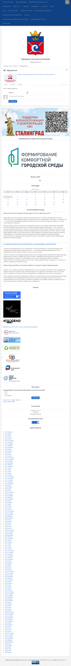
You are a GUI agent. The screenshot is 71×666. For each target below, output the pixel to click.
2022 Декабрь (9, 576)
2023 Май (8, 585)
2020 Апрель (8, 521)
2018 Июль (8, 490)
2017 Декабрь (9, 482)
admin (13, 84)
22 (35, 202)
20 (17, 202)
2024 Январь (8, 599)
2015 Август (8, 439)
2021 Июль (8, 547)
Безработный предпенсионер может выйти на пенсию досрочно (36, 74)
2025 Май (8, 626)
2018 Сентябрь (9, 492)
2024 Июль (8, 609)
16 (44, 199)
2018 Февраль (9, 483)
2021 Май (8, 544)
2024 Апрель (8, 604)
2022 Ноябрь (9, 575)
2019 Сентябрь (9, 511)
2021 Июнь (8, 545)
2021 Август (8, 549)
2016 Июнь (8, 454)
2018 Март (8, 485)
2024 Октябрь (9, 614)
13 (17, 199)
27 (17, 205)
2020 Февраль (9, 518)
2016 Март (8, 449)
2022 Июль (8, 568)
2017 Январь (8, 464)
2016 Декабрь (9, 463)
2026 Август (8, 652)
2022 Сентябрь (9, 571)
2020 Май (8, 523)
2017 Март (8, 468)
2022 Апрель (8, 563)
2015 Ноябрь (9, 442)
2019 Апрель (8, 502)
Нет (6, 394)
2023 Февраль (9, 580)
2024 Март (8, 602)
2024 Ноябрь (9, 616)
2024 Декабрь (9, 618)
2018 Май (8, 489)
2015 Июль (8, 437)
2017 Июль (8, 473)
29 (35, 205)
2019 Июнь (8, 506)
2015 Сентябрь (9, 440)
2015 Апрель (8, 432)
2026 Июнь (8, 649)
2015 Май (8, 434)
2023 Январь (8, 578)
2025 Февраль (9, 621)
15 (35, 199)
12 (8, 199)
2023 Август (8, 590)
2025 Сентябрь (9, 633)
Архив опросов (16, 400)
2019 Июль (8, 507)
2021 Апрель (8, 542)
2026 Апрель (8, 645)
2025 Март (8, 623)
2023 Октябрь (9, 594)
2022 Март (8, 561)
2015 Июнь (8, 435)
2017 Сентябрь (9, 477)
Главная (5, 66)
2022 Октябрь (9, 573)
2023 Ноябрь (9, 595)
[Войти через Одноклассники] (30, 92)
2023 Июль (8, 588)
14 (26, 199)
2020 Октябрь (9, 532)
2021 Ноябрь (9, 554)
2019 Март (8, 501)
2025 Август (8, 631)
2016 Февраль (9, 447)
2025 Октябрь (9, 635)
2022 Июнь (8, 566)
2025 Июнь (8, 628)
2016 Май (8, 452)
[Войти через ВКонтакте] (18, 92)
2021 (10, 66)
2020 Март (8, 520)
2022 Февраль (9, 559)
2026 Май (8, 647)
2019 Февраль (9, 499)
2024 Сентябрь (9, 612)
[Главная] (35, 55)
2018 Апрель (8, 487)
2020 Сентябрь (9, 530)
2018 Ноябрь (9, 494)
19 (8, 202)
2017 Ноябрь (9, 480)
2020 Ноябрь (9, 533)
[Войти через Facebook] (21, 92)
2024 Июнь (8, 607)
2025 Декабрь (9, 638)
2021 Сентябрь (9, 551)
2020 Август (8, 528)
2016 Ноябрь (9, 461)
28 (26, 205)
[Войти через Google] (27, 92)
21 (26, 202)
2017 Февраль (9, 466)
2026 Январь (8, 640)
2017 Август (8, 475)
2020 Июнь (8, 525)
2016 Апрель (8, 451)
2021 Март (8, 540)
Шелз (63, 660)
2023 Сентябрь (9, 592)
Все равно (8, 395)
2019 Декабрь (9, 514)
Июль (15, 66)
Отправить (13, 101)
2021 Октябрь (9, 552)
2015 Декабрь (9, 444)
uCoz (48, 660)
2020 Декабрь (9, 535)
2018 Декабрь (9, 495)
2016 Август (8, 456)
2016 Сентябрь (9, 458)
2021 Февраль (9, 538)
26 (8, 205)
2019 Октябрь (9, 513)
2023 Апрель (8, 583)
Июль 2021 (35, 189)
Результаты (6, 400)
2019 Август (8, 509)
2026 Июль (8, 650)
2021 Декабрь (9, 556)
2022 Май (8, 564)
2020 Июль (8, 526)
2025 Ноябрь (9, 637)
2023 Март (8, 581)
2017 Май (8, 470)
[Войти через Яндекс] (24, 92)
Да (6, 392)
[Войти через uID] (15, 92)
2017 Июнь (8, 471)
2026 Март (8, 643)
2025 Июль (8, 630)
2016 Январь (8, 446)
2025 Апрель (8, 624)
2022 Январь (8, 557)
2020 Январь (8, 516)
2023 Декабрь (9, 597)
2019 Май (8, 504)
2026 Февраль (9, 642)
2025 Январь (8, 619)
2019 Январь (8, 497)
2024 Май (8, 606)
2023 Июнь (8, 587)
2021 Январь (8, 537)
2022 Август (8, 569)
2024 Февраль (9, 600)
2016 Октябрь (9, 459)
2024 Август (8, 611)
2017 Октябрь (9, 478)
